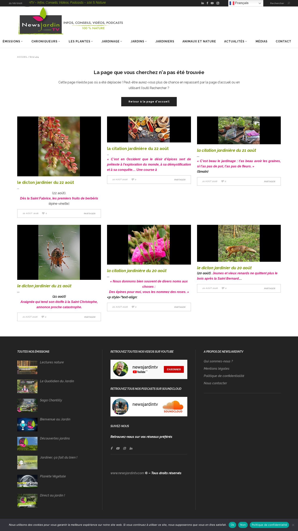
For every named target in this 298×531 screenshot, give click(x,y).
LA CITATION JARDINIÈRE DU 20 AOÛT (136, 270)
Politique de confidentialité (224, 376)
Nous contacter (215, 383)
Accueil (22, 57)
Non (243, 524)
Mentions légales (216, 369)
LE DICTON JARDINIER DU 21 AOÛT (44, 285)
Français (241, 3)
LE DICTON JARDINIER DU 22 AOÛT (45, 182)
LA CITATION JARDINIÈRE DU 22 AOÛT (138, 148)
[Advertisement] (242, 439)
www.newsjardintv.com (127, 473)
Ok (232, 524)
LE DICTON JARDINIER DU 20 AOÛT (224, 267)
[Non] (293, 525)
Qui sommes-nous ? (218, 361)
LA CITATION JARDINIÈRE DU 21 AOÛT (226, 150)
